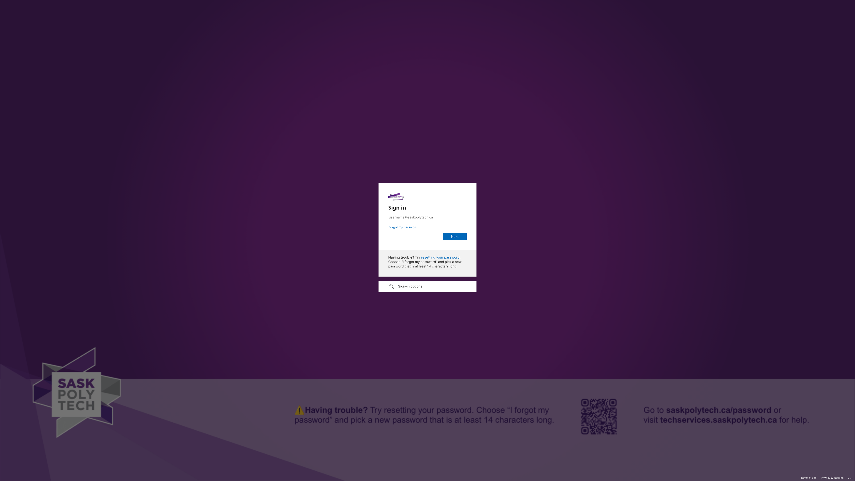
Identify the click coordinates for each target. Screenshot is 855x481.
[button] (427, 286)
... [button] (850, 477)
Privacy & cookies (832, 477)
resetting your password (440, 257)
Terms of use (808, 477)
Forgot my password (403, 227)
